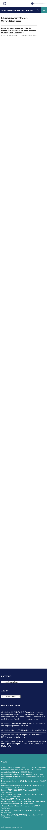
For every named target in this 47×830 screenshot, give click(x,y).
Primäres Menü (44, 10)
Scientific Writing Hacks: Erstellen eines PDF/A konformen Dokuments (21, 736)
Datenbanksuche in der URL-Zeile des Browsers (19, 781)
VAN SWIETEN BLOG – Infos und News (18, 10)
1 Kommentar (23, 35)
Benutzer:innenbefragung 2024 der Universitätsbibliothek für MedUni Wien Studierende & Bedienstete (18, 30)
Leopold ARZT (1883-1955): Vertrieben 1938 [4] (19, 790)
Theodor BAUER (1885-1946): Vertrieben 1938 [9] (20, 806)
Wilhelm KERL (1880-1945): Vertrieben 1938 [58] (20, 810)
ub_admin (14, 35)
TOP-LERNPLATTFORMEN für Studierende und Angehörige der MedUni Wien (23, 724)
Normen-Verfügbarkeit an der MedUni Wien (28, 730)
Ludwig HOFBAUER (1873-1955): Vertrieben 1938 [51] (22, 815)
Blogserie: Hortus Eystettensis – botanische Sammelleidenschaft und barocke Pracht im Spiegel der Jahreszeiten (22, 776)
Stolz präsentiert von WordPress (11, 827)
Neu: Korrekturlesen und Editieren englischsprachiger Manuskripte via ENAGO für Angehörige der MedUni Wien (23, 743)
